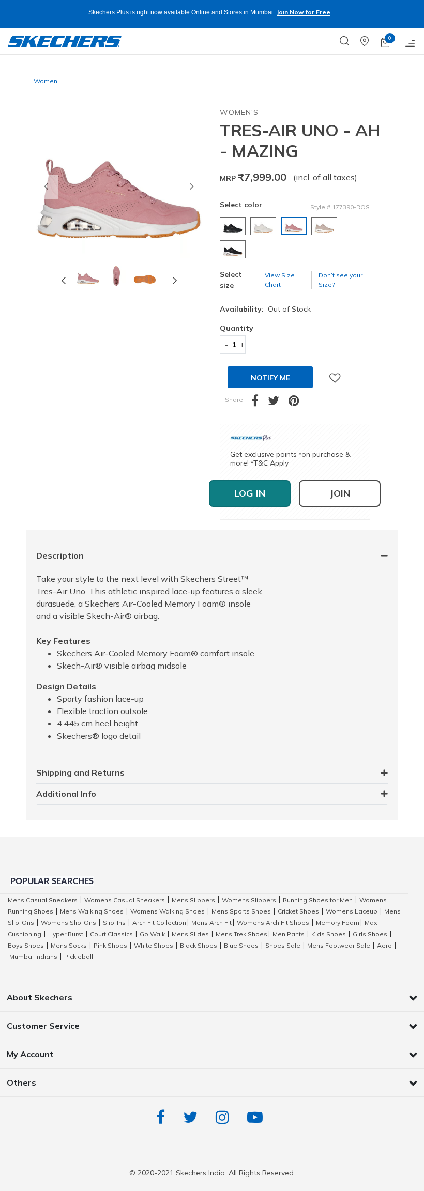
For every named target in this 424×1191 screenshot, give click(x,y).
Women (45, 81)
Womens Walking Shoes (167, 911)
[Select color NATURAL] (325, 226)
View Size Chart (280, 279)
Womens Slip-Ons (68, 922)
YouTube (257, 1117)
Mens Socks (69, 945)
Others (21, 1082)
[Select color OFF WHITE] (264, 226)
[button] (46, 187)
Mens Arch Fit (211, 922)
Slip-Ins (114, 922)
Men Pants (288, 934)
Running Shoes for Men (318, 900)
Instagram (225, 1117)
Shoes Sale (282, 945)
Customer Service (43, 1025)
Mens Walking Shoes (92, 911)
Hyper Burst (65, 934)
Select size (231, 280)
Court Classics (111, 934)
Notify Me (270, 377)
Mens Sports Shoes (241, 911)
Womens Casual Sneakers (124, 900)
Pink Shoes (110, 945)
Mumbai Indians (33, 957)
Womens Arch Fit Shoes (273, 922)
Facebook (163, 1117)
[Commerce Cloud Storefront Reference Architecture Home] (65, 41)
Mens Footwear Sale (338, 945)
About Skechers (39, 997)
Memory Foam (337, 922)
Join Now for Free (303, 12)
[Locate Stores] (370, 41)
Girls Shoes (370, 934)
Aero (384, 945)
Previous (63, 280)
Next (175, 280)
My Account (30, 1054)
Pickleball (78, 957)
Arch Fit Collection (159, 922)
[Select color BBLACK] (234, 226)
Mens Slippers (193, 900)
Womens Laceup (351, 911)
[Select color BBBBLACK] (234, 249)
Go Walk (152, 934)
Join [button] (339, 493)
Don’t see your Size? (340, 279)
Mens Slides (190, 934)
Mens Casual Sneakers (43, 900)
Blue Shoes (241, 945)
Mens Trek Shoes (241, 934)
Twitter (193, 1117)
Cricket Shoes (298, 911)
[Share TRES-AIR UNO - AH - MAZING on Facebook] (259, 403)
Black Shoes (198, 945)
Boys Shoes (26, 945)
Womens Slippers (249, 900)
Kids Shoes (328, 934)
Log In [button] (249, 493)
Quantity (233, 328)
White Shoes (153, 945)
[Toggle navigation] (410, 41)
